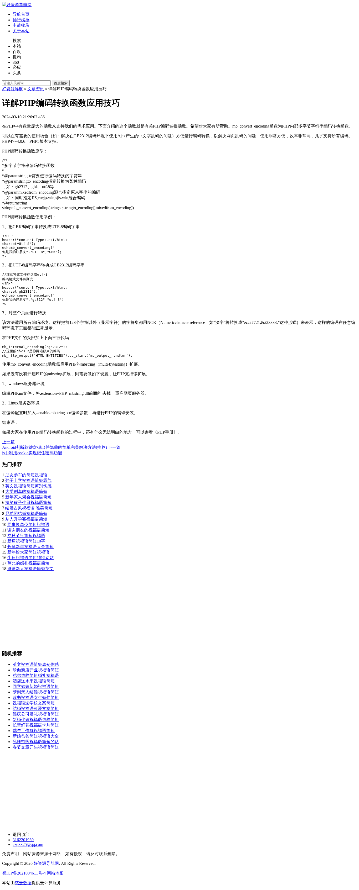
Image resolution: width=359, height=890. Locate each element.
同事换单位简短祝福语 (28, 524)
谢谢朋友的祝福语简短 (28, 530)
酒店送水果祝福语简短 (34, 681)
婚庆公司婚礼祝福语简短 (36, 714)
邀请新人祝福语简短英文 (30, 568)
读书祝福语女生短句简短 (36, 697)
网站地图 (55, 873)
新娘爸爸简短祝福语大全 (36, 736)
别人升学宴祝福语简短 (26, 519)
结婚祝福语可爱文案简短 (36, 708)
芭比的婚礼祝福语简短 (28, 563)
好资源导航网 (46, 863)
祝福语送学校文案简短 (34, 703)
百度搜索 (61, 83)
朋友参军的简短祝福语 (26, 475)
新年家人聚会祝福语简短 (28, 497)
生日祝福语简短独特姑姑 (30, 557)
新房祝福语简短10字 (26, 541)
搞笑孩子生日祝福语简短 (28, 502)
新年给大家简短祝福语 (28, 552)
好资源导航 (12, 89)
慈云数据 (23, 883)
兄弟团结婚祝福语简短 (26, 513)
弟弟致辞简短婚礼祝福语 (36, 675)
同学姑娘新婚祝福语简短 (36, 686)
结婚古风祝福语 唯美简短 (29, 508)
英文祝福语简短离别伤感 (28, 486)
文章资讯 (35, 89)
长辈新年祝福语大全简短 (30, 546)
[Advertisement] (159, 608)
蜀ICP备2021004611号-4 (24, 873)
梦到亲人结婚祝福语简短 (36, 692)
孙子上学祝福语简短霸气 (28, 480)
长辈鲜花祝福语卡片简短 (36, 725)
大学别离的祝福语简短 (26, 491)
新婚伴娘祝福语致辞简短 (36, 719)
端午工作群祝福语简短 (34, 730)
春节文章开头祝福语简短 (36, 747)
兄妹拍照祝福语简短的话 (36, 741)
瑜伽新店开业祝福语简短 (36, 670)
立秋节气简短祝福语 (26, 535)
